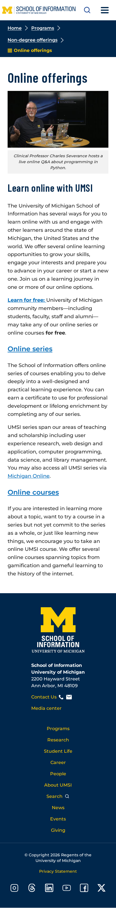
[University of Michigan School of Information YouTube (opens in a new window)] (67, 889)
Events (58, 819)
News (58, 807)
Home (15, 28)
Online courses (33, 492)
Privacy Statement (58, 871)
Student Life (58, 751)
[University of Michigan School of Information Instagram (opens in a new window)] (14, 889)
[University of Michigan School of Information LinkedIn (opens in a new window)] (49, 889)
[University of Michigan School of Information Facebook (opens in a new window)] (84, 889)
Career (58, 762)
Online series (30, 349)
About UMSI (58, 785)
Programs (42, 28)
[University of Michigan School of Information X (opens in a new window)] (101, 889)
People (58, 773)
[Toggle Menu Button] (105, 10)
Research (58, 740)
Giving (58, 830)
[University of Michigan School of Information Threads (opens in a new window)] (32, 889)
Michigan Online (29, 476)
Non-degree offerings (32, 40)
